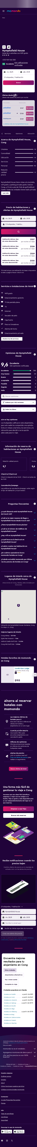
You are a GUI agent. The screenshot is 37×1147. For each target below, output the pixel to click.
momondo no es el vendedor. (14, 1049)
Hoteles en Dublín (10, 994)
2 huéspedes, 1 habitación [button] (13, 77)
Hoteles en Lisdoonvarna (12, 1017)
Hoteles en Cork (9, 997)
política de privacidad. (20, 939)
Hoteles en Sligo (9, 1009)
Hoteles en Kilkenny (10, 1011)
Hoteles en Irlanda (5, 1066)
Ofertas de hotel (10, 1064)
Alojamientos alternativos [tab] (13, 975)
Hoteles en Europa (23, 1064)
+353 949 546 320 (9, 60)
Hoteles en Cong (18, 1066)
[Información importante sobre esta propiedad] (35, 449)
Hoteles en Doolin (10, 1006)
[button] (3, 11)
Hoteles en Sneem (10, 1020)
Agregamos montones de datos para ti (17, 1052)
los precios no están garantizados (18, 1042)
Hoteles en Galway (10, 1003)
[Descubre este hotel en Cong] (35, 141)
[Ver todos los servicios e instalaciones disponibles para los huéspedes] (35, 286)
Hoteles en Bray (9, 1014)
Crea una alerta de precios (19, 757)
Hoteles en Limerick (10, 1000)
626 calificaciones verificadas (21, 64)
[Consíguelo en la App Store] (18, 1131)
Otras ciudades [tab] (10, 970)
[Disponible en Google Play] (6, 1131)
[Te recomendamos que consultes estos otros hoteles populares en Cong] (35, 659)
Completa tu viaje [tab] (11, 984)
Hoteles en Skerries (10, 1023)
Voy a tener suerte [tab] (11, 979)
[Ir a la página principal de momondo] (13, 11)
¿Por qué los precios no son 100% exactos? (15, 1056)
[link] (18, 769)
